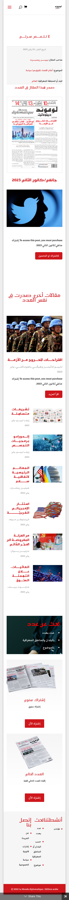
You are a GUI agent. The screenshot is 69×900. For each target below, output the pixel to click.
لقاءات (57, 829)
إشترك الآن (34, 723)
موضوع (37, 865)
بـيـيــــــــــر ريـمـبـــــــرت (39, 60)
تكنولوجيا (36, 70)
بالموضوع (48, 647)
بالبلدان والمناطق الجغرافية (38, 640)
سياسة (29, 70)
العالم (34, 81)
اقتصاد (44, 70)
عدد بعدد (48, 633)
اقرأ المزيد (53, 394)
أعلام (50, 70)
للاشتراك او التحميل (48, 256)
